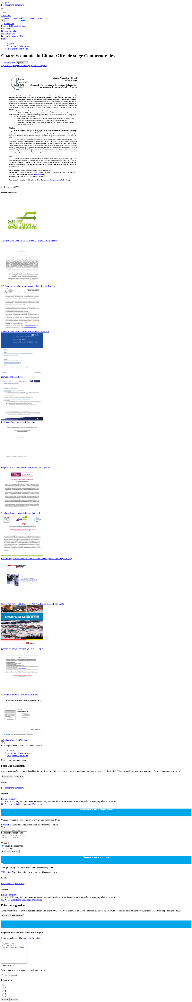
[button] (7, 187)
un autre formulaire (33, 938)
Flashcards (19, 5)
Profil (3, 39)
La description (12, 833)
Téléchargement (8, 62)
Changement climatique (17, 49)
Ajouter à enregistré (38, 65)
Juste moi (9, 848)
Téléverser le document (11, 18)
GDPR (4, 804)
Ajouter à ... (22, 63)
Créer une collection (10, 851)
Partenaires (12, 799)
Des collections (18, 26)
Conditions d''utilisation (32, 804)
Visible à (5, 843)
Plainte (4, 799)
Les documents (8, 5)
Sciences (10, 43)
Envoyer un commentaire (12, 776)
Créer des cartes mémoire (33, 18)
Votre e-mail (6, 965)
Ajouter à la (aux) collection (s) (15, 65)
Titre (3, 827)
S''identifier (6, 15)
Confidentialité (15, 804)
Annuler (5, 999)
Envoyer (14, 999)
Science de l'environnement (19, 46)
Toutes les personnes (14, 846)
